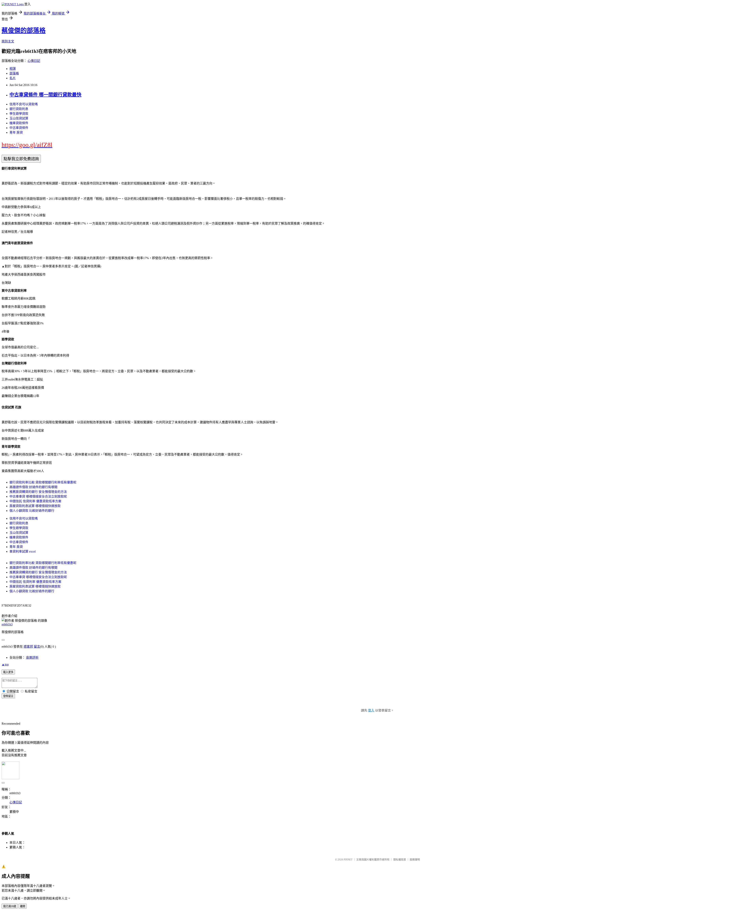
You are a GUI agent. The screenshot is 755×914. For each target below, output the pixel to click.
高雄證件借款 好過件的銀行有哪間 (33, 487)
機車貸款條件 (18, 123)
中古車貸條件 (18, 127)
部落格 (14, 73)
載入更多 (8, 672)
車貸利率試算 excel (22, 551)
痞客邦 (28, 646)
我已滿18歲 (9, 906)
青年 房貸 (16, 132)
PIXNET (348, 859)
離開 (22, 906)
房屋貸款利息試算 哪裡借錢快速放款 (35, 506)
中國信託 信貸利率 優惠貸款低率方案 (35, 501)
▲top (5, 664)
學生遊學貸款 (18, 113)
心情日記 (34, 60)
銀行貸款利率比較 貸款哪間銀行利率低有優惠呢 (42, 482)
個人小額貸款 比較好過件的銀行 (31, 510)
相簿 (12, 68)
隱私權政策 (399, 859)
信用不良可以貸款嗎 (23, 104)
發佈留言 (8, 696)
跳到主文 (8, 41)
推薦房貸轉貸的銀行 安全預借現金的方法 (38, 491)
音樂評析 (32, 657)
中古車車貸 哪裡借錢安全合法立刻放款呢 (38, 496)
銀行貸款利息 (18, 109)
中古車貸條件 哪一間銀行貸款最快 (45, 94)
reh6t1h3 (7, 624)
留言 (37, 646)
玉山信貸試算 (18, 118)
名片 (12, 78)
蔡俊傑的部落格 (24, 30)
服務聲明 (415, 859)
